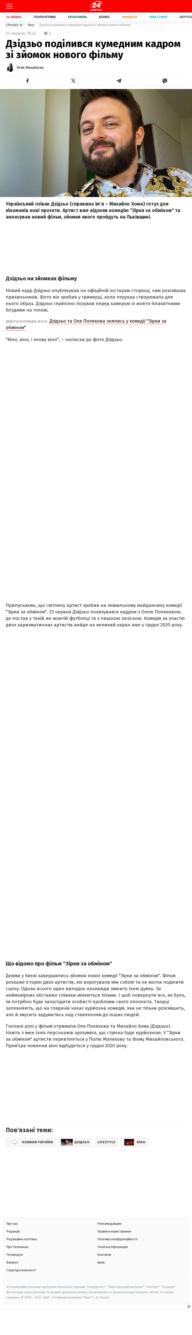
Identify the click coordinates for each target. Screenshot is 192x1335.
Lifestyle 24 (15, 25)
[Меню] (9, 6)
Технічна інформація (112, 1247)
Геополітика (45, 17)
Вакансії (12, 1262)
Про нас (12, 1223)
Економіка (77, 17)
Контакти (104, 1254)
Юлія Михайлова (30, 68)
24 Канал (13, 17)
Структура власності (21, 1270)
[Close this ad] (188, 1306)
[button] (27, 80)
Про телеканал (17, 1247)
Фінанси (129, 17)
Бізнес (104, 17)
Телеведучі (14, 1254)
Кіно (31, 25)
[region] (96, 1323)
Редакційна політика (21, 1239)
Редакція (13, 1231)
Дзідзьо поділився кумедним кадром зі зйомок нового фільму (85, 25)
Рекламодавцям (109, 1223)
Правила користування (114, 1231)
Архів (101, 1262)
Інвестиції (158, 17)
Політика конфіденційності (117, 1239)
